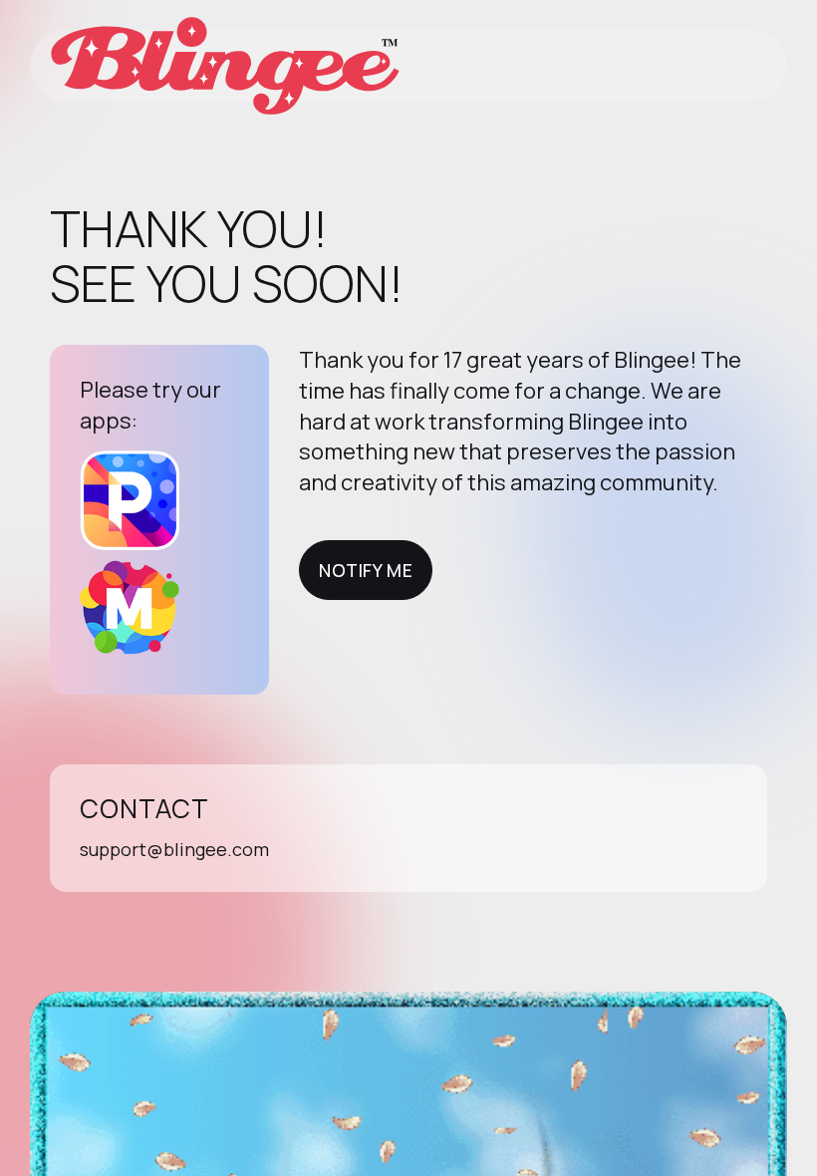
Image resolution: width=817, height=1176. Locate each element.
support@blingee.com (174, 849)
